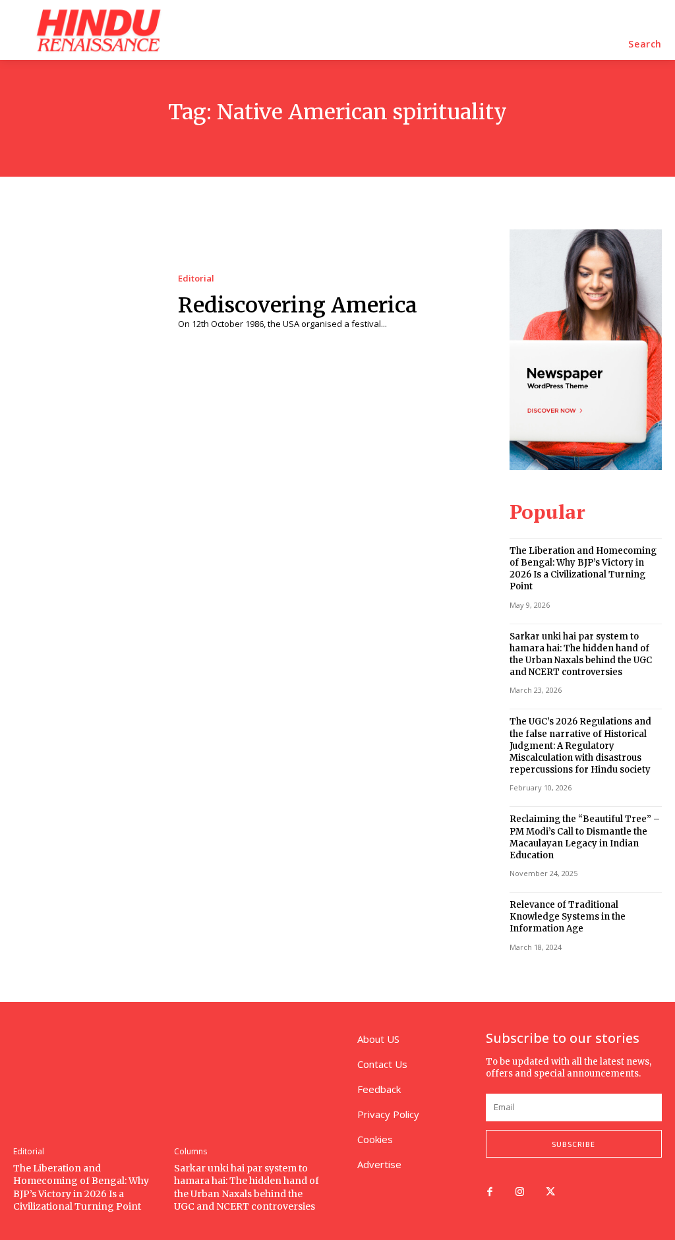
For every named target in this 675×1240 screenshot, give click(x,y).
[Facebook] (490, 1192)
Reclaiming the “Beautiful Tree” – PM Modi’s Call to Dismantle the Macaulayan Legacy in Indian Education (585, 837)
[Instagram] (520, 1192)
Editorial (196, 278)
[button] (645, 44)
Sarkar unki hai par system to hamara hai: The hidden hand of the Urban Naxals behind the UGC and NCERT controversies (581, 654)
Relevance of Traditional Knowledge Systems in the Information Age (568, 916)
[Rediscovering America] (85, 301)
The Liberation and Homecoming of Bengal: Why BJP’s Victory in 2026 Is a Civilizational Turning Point (583, 569)
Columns (190, 1152)
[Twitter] (550, 1192)
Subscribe (573, 1144)
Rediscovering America (297, 305)
